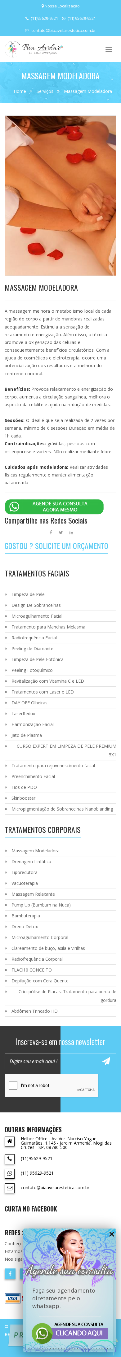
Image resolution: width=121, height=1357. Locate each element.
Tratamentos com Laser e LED (42, 692)
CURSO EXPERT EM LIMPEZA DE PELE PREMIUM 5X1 (66, 750)
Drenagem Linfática (31, 861)
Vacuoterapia (24, 883)
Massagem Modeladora (88, 91)
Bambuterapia (25, 916)
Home (20, 91)
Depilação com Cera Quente (40, 981)
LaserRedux (23, 713)
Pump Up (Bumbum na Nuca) (41, 905)
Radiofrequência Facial (34, 638)
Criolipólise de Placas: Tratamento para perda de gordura (67, 996)
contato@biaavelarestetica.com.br (63, 30)
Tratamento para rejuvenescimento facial (53, 765)
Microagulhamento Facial (36, 616)
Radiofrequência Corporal (37, 959)
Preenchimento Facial (33, 776)
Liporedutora (24, 872)
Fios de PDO (24, 787)
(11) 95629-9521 (81, 18)
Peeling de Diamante (32, 648)
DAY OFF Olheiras (29, 703)
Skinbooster (23, 798)
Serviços (45, 91)
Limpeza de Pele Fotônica (37, 659)
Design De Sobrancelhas (36, 605)
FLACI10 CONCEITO (31, 970)
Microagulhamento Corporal (39, 937)
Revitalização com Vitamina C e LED (47, 681)
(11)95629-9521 (44, 18)
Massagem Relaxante (33, 894)
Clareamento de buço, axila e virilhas (48, 948)
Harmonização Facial (32, 724)
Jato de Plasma (26, 735)
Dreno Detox (24, 926)
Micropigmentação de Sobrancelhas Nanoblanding (62, 809)
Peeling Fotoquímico (32, 670)
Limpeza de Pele (28, 594)
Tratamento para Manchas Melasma (48, 627)
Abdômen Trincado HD (34, 1011)
